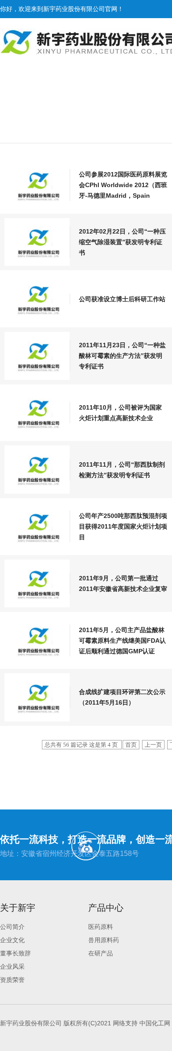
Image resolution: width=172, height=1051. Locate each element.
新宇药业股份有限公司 (74, 8)
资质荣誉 (12, 979)
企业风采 (12, 966)
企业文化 (12, 940)
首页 (131, 744)
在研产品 (100, 953)
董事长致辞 (15, 953)
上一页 (153, 744)
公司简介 (12, 926)
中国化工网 (154, 1023)
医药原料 (100, 926)
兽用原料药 (103, 940)
